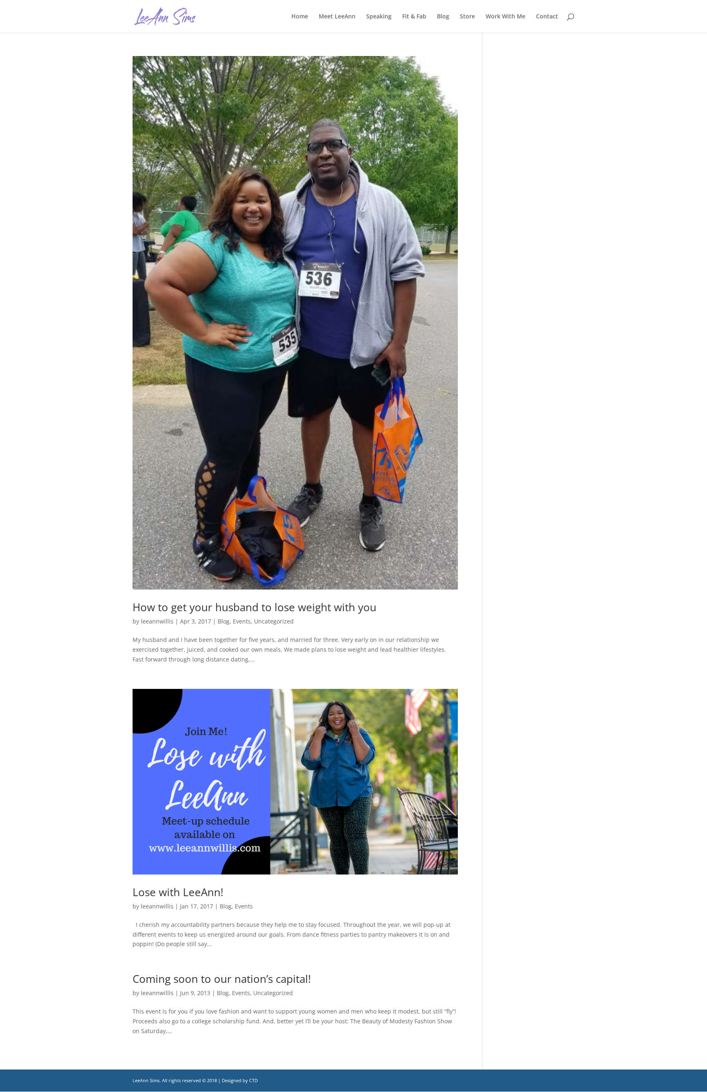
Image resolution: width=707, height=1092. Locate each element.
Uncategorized (274, 621)
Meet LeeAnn (337, 16)
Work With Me (505, 16)
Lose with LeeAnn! (178, 892)
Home (299, 16)
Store (467, 16)
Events (242, 621)
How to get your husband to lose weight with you (254, 607)
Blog (443, 16)
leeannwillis (157, 621)
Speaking (379, 16)
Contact (547, 16)
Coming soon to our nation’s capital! (222, 978)
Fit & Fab (414, 16)
